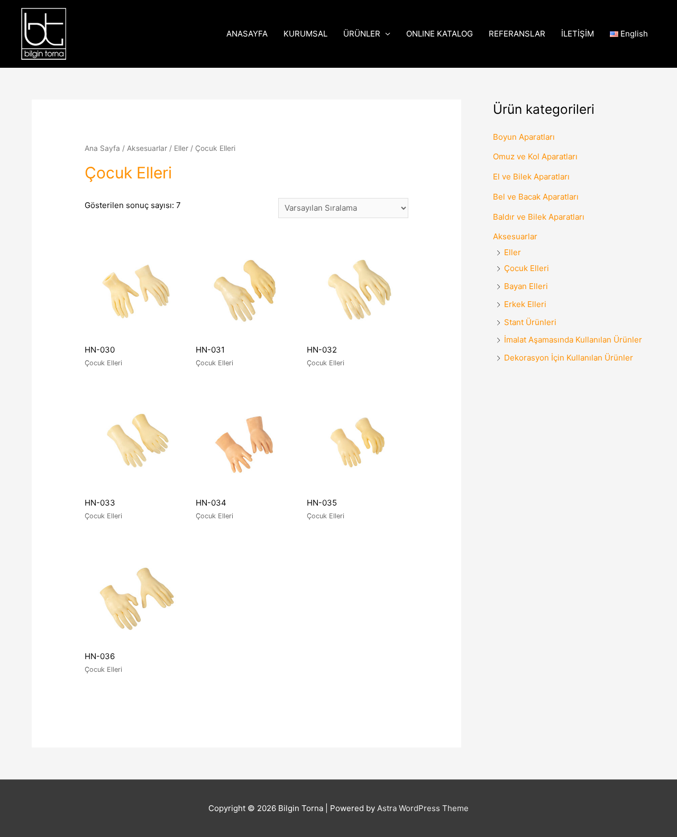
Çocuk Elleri (526, 268)
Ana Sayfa (102, 148)
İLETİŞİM (577, 34)
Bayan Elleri (526, 286)
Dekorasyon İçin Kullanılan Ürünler (568, 358)
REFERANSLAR (517, 34)
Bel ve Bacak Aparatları (536, 197)
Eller (181, 148)
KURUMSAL (305, 34)
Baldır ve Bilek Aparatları (538, 217)
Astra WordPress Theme (423, 808)
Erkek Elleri (525, 304)
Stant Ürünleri (530, 322)
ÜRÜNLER (361, 34)
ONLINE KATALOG (439, 34)
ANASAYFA (247, 34)
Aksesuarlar (147, 148)
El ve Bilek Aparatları (531, 177)
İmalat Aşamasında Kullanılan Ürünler (573, 340)
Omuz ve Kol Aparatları (535, 156)
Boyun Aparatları (524, 137)
